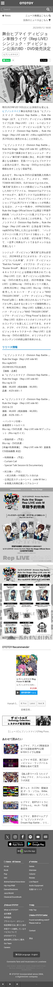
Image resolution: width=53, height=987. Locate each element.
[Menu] (3, 3)
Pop (5, 874)
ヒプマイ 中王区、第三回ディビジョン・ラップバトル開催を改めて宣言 (34, 763)
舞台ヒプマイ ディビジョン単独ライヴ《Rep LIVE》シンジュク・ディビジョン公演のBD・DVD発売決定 (26, 41)
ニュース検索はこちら (37, 15)
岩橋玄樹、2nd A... (26, 709)
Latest (32, 703)
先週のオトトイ (35, 889)
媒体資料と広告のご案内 (14, 940)
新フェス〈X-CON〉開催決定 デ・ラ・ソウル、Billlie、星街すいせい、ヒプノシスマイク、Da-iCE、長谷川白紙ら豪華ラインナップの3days (35, 796)
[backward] (3, 984)
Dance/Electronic (11, 889)
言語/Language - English (27, 954)
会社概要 (7, 914)
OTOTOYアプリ (10, 936)
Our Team (8, 943)
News (7, 15)
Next (40, 703)
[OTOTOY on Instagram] (15, 837)
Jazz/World (9, 893)
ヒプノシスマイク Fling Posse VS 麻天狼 (26, 680)
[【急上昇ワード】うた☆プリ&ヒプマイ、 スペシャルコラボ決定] (10, 777)
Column (32, 874)
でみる (33, 692)
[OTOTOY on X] (7, 837)
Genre (8, 862)
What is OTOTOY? (11, 910)
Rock (6, 870)
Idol (5, 878)
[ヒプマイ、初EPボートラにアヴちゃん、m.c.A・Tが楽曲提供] (10, 805)
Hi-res (6, 866)
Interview (32, 870)
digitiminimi (22, 977)
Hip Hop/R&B (9, 885)
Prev (24, 703)
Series (31, 866)
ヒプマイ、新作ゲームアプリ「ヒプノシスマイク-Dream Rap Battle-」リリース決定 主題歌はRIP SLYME (35, 821)
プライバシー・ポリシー (14, 921)
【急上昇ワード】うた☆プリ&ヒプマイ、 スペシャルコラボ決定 (35, 777)
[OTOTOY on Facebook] (23, 837)
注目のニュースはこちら (36, 20)
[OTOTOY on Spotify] (30, 837)
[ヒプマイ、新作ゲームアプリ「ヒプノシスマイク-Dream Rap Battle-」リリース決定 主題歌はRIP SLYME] (10, 819)
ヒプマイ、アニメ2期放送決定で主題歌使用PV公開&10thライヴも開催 (35, 749)
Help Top (32, 910)
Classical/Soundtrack (12, 897)
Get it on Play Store (36, 844)
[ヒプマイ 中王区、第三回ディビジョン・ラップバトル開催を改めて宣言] (10, 763)
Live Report (33, 882)
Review (32, 878)
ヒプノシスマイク (11, 111)
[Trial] (18, 692)
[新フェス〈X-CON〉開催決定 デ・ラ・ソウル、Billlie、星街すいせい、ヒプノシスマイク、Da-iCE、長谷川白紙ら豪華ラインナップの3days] (10, 791)
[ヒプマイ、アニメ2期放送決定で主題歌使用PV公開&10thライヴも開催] (10, 749)
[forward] (17, 984)
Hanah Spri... (13, 703)
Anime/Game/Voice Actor (14, 882)
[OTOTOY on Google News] (45, 837)
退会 (31, 938)
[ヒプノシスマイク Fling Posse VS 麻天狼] (26, 665)
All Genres (16, 862)
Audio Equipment (36, 885)
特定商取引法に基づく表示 (15, 925)
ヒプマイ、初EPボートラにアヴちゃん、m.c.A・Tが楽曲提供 (34, 805)
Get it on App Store (16, 844)
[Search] (49, 9)
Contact (32, 931)
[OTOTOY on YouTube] (38, 837)
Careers (7, 947)
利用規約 (7, 917)
